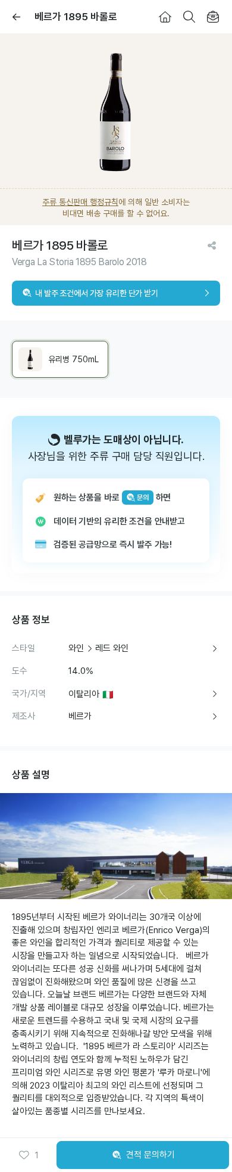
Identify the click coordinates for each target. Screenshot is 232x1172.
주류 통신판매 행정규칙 (80, 202)
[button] (28, 1155)
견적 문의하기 (150, 1154)
